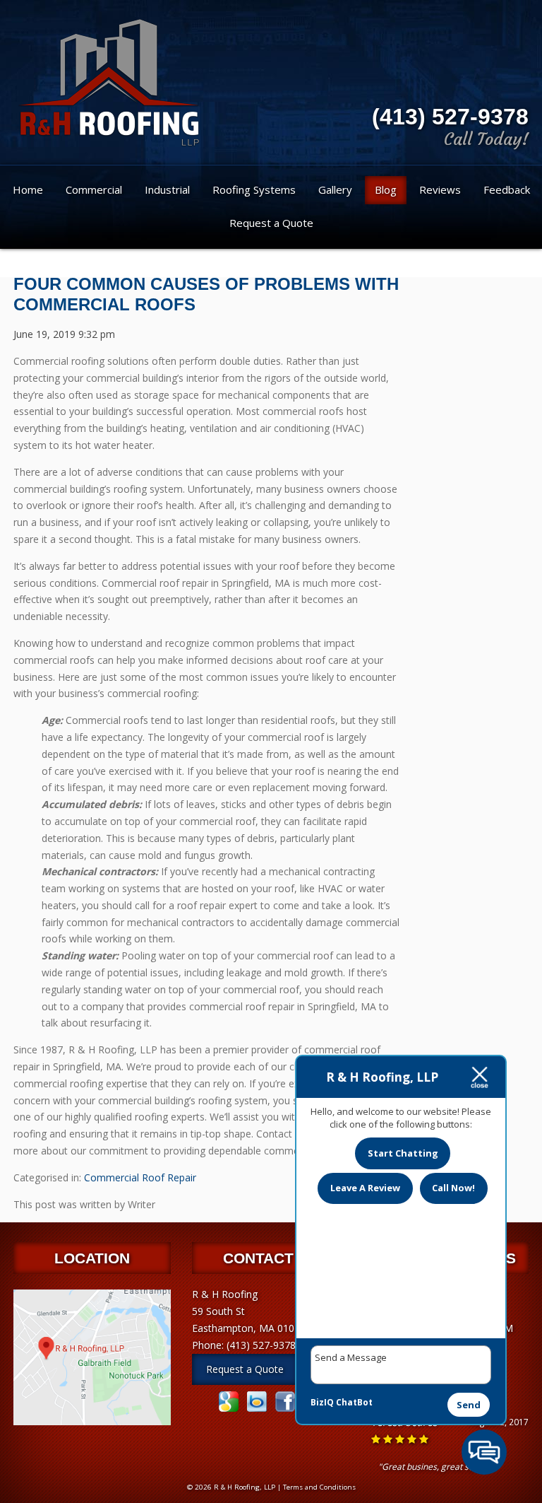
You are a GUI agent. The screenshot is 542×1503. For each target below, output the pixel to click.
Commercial (94, 189)
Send (469, 1404)
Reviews (440, 189)
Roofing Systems (254, 189)
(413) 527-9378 (450, 116)
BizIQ (322, 1402)
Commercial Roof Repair (140, 1177)
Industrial (167, 189)
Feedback (506, 189)
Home (28, 189)
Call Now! (453, 1187)
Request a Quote (271, 223)
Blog (386, 189)
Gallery (335, 189)
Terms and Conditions (319, 1487)
